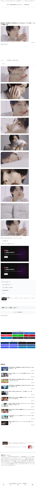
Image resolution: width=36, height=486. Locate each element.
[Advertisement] (18, 15)
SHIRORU (3, 44)
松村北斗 (6, 44)
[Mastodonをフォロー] (9, 345)
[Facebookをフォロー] (26, 345)
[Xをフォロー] (26, 343)
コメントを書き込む (18, 312)
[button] (18, 338)
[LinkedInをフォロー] (26, 347)
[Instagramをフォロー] (9, 347)
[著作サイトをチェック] (9, 343)
